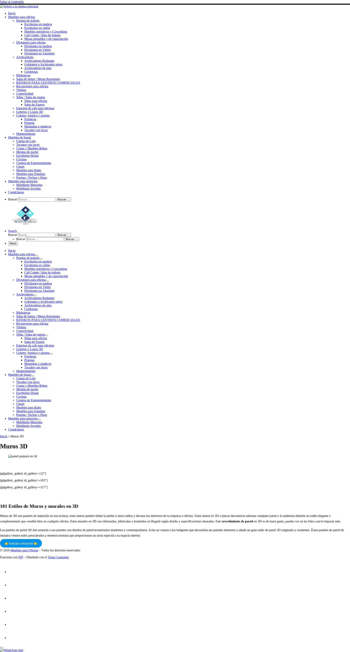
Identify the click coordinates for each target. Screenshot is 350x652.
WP (20, 557)
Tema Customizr (58, 557)
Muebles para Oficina (24, 550)
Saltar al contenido (12, 1)
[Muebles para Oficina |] (19, 6)
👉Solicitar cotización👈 (21, 543)
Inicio (3, 436)
